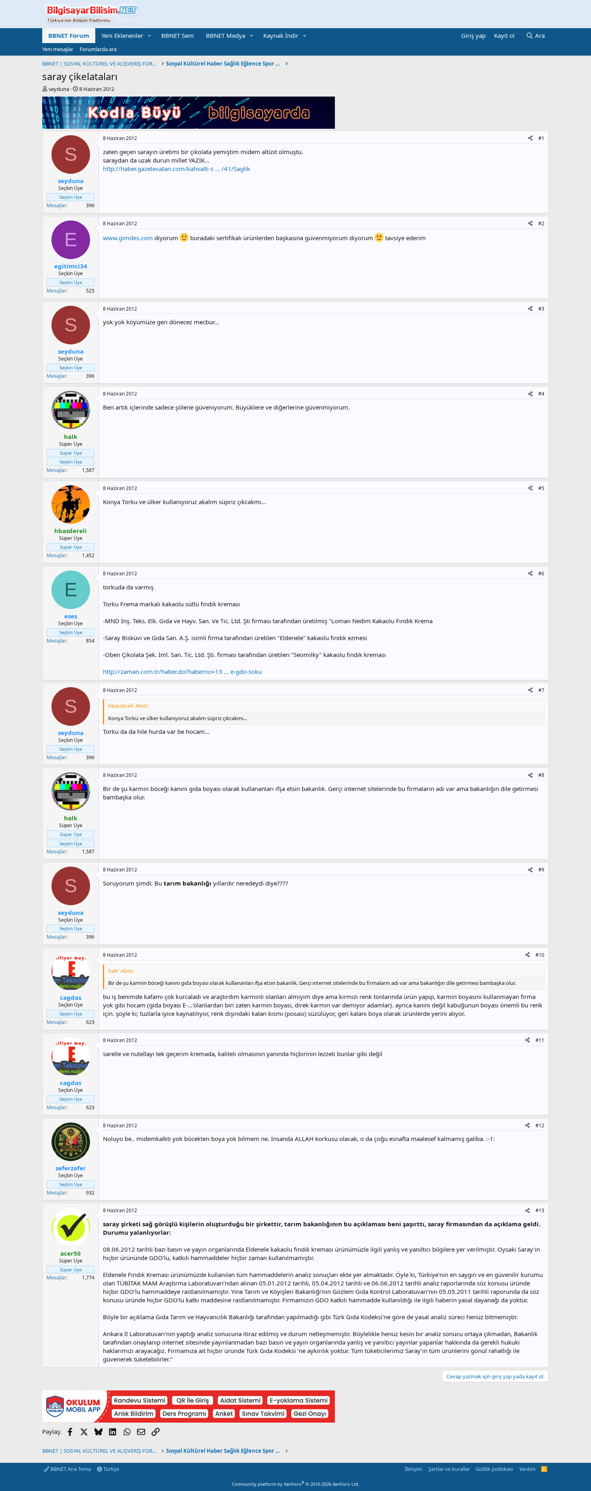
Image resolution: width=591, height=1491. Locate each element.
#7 (541, 690)
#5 (541, 488)
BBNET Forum (68, 35)
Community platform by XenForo (295, 1484)
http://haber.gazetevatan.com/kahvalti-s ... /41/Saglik (176, 169)
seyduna (59, 89)
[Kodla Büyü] (188, 126)
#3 (541, 308)
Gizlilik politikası (494, 1468)
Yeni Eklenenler (122, 35)
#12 (540, 1125)
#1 (541, 138)
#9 (541, 869)
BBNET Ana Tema (70, 1468)
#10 (540, 954)
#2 (541, 223)
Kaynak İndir (280, 35)
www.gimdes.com (128, 238)
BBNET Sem (177, 35)
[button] (149, 35)
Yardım (527, 1468)
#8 (541, 775)
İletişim (413, 1468)
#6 (541, 573)
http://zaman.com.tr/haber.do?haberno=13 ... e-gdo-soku (182, 671)
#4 (541, 393)
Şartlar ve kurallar (449, 1468)
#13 (540, 1210)
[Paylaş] (530, 138)
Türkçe (110, 1468)
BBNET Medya (225, 35)
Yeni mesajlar (57, 49)
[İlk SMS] (188, 1420)
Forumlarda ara (98, 49)
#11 (540, 1040)
